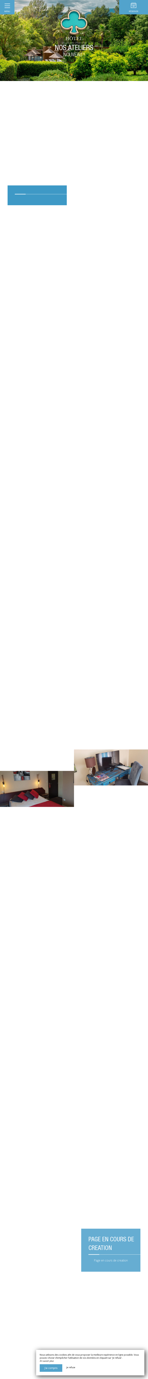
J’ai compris (51, 1368)
